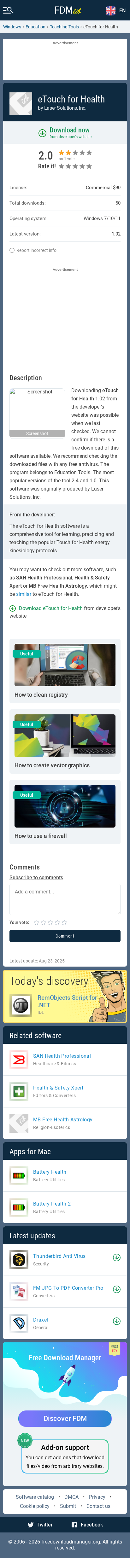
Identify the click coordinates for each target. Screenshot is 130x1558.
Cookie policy (35, 1506)
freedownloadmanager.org (70, 1542)
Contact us (98, 1506)
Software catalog (35, 1497)
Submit (68, 1506)
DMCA (71, 1497)
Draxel (40, 1320)
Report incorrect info (36, 250)
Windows (12, 27)
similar (23, 594)
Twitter (45, 1525)
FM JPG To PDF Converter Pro (68, 1288)
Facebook (92, 1525)
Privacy (97, 1497)
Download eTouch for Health (51, 608)
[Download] (117, 1257)
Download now (70, 130)
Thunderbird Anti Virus (59, 1256)
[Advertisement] (65, 60)
